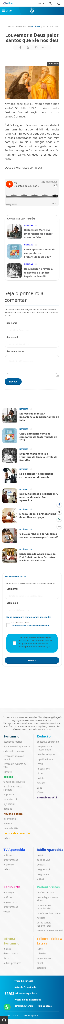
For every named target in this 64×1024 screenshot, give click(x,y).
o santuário (9, 818)
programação (10, 859)
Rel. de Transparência (26, 993)
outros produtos (12, 963)
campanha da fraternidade (44, 748)
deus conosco (10, 953)
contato (7, 771)
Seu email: (12, 602)
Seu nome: (12, 588)
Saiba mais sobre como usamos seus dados (28, 617)
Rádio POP (11, 887)
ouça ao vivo (43, 859)
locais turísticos (12, 799)
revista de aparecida (16, 833)
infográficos (43, 768)
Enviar (13, 381)
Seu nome (12, 323)
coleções (41, 953)
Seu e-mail (12, 337)
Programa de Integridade (27, 999)
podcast (41, 864)
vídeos (7, 838)
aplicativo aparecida (48, 741)
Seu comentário (15, 351)
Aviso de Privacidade (25, 987)
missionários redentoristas (44, 907)
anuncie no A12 (47, 797)
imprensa (8, 794)
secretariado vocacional (50, 930)
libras (40, 773)
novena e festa (13, 814)
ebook (40, 963)
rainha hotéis (10, 828)
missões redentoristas (49, 913)
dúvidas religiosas (47, 754)
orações (41, 782)
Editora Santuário (11, 940)
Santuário (11, 736)
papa (39, 787)
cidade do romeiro (13, 751)
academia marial (12, 741)
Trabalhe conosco (23, 980)
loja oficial (9, 803)
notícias (7, 808)
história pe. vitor (46, 892)
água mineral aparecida (16, 746)
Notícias (35, 26)
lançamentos (44, 958)
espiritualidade (45, 759)
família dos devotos (14, 781)
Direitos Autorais (23, 1005)
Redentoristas (48, 887)
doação (8, 777)
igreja (40, 763)
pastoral (7, 823)
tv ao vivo (8, 864)
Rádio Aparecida (50, 849)
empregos (8, 892)
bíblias (7, 948)
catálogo (41, 967)
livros (6, 958)
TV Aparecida (14, 849)
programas (43, 874)
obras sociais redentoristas (44, 924)
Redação (44, 736)
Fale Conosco (45, 1005)
